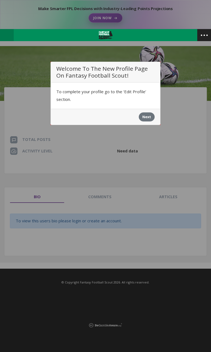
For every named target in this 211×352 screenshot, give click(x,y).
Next (146, 116)
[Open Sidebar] (204, 35)
